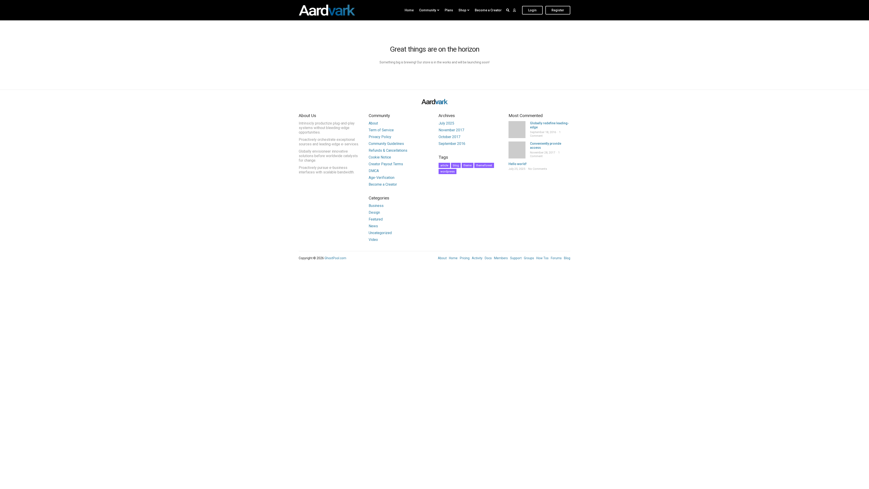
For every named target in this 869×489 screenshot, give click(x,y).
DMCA (374, 171)
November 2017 (451, 130)
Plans (449, 10)
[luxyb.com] (327, 10)
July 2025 (446, 123)
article (444, 165)
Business (376, 206)
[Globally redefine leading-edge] (517, 129)
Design (374, 212)
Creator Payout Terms (386, 164)
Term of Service (381, 130)
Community (427, 10)
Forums (556, 258)
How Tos (542, 258)
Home (409, 10)
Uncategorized (380, 233)
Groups (529, 258)
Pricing (465, 258)
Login (532, 10)
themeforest (484, 165)
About (373, 123)
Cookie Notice (380, 157)
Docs (488, 258)
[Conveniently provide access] (517, 149)
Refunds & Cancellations (388, 150)
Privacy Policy (380, 137)
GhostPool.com (335, 258)
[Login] (514, 10)
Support (516, 258)
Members (501, 258)
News (373, 226)
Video (373, 239)
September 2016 (452, 143)
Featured (376, 219)
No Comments (537, 168)
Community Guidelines (386, 143)
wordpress (447, 171)
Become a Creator (488, 10)
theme (467, 165)
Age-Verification (381, 177)
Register (557, 10)
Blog (567, 258)
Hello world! (518, 164)
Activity (477, 258)
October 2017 (449, 137)
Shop (462, 10)
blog (456, 165)
